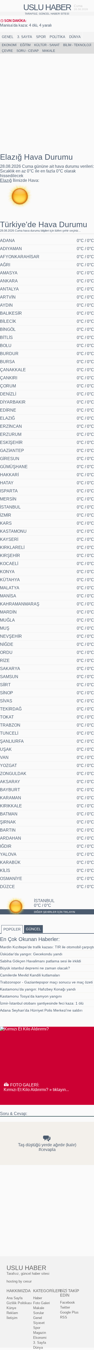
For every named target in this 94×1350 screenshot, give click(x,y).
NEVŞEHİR (11, 636)
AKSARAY (10, 781)
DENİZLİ (8, 394)
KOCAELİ (9, 563)
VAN (4, 757)
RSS (63, 1317)
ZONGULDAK (13, 773)
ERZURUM (10, 434)
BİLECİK (8, 321)
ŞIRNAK (8, 822)
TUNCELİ (9, 733)
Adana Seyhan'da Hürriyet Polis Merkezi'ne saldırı (41, 1010)
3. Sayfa (24, 37)
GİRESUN (9, 458)
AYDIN (6, 305)
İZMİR (5, 515)
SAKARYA (10, 668)
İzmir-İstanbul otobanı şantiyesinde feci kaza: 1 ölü (42, 1003)
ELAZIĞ (7, 418)
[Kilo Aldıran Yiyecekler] (24, 1029)
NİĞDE (6, 644)
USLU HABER (47, 7)
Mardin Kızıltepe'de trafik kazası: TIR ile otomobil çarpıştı (47, 947)
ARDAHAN (10, 838)
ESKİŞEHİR (11, 442)
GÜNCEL (33, 929)
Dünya (75, 37)
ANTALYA (9, 289)
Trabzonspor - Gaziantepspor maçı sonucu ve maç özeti (46, 982)
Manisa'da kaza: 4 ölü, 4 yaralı (26, 25)
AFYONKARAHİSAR (19, 257)
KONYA (7, 571)
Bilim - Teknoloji (77, 45)
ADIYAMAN (11, 248)
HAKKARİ (9, 475)
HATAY (7, 483)
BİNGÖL (8, 329)
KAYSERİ (9, 539)
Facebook (67, 1302)
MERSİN (8, 499)
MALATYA (9, 588)
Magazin (39, 1333)
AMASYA (8, 273)
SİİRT (5, 685)
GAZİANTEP (12, 450)
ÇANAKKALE (13, 370)
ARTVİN (8, 297)
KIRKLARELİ (12, 547)
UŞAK (6, 749)
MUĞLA (7, 620)
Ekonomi (9, 45)
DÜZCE (7, 886)
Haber (37, 1298)
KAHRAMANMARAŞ (19, 604)
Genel (7, 37)
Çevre (7, 51)
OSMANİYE (11, 878)
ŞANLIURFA (12, 741)
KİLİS (5, 870)
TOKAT (7, 717)
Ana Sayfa (14, 1298)
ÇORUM (8, 386)
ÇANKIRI (8, 378)
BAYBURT (10, 790)
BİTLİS (6, 337)
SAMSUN (9, 676)
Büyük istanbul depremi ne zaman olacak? (35, 968)
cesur (27, 1281)
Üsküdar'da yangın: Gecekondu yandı (31, 954)
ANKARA (9, 281)
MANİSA (8, 596)
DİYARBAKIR (13, 402)
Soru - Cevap (27, 51)
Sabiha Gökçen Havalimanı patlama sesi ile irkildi (40, 961)
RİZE (5, 660)
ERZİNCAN (11, 426)
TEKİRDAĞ (11, 709)
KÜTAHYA (10, 580)
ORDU (6, 652)
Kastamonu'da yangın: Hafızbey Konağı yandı (38, 989)
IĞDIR (5, 846)
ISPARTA (9, 491)
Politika (57, 37)
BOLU (5, 345)
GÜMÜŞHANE (14, 467)
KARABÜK (10, 862)
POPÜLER (12, 929)
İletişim (12, 1318)
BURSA (7, 362)
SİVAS (6, 701)
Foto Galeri (41, 1303)
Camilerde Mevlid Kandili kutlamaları (30, 975)
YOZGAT (8, 765)
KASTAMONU (13, 531)
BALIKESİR (11, 313)
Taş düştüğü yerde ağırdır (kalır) (47, 1145)
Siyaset (39, 1323)
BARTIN (8, 830)
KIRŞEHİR (10, 555)
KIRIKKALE (11, 806)
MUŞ (4, 628)
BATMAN (8, 814)
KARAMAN (10, 798)
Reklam (12, 1313)
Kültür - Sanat (47, 45)
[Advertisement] (47, 103)
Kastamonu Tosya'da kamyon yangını (31, 996)
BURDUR (9, 353)
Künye (11, 1308)
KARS (6, 523)
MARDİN (8, 612)
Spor (41, 37)
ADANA (7, 240)
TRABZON (10, 725)
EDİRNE (8, 410)
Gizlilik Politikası (19, 1303)
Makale (48, 51)
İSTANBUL (10, 507)
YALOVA (8, 854)
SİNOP (6, 693)
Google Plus (69, 1312)
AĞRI (5, 265)
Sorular (38, 1313)
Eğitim (25, 45)
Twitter (65, 1307)
